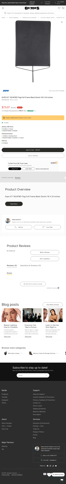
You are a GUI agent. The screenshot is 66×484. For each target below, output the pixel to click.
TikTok (4, 403)
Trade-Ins (36, 429)
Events (35, 435)
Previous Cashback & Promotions (44, 400)
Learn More (28, 168)
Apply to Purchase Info (42, 168)
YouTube (4, 397)
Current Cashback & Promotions (43, 397)
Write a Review (45, 252)
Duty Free (5, 429)
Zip (3, 449)
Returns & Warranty (39, 411)
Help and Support (39, 394)
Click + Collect (7, 426)
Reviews (17, 177)
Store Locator (37, 406)
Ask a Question (45, 259)
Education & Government (41, 423)
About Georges (7, 423)
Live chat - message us (49, 460)
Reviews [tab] (9, 273)
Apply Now (15, 168)
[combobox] (33, 13)
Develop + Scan (38, 426)
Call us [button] (20, 227)
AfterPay (4, 446)
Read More (13, 204)
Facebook (5, 394)
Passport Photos (38, 432)
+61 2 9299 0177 (60, 2)
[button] (32, 8)
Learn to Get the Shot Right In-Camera (52, 327)
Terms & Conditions (16, 474)
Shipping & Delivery (39, 409)
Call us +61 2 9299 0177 (50, 455)
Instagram (5, 400)
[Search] (6, 13)
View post (7, 336)
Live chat (49, 227)
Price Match (37, 414)
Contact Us (36, 403)
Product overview (7, 177)
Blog (34, 438)
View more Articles (52, 305)
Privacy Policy (6, 474)
